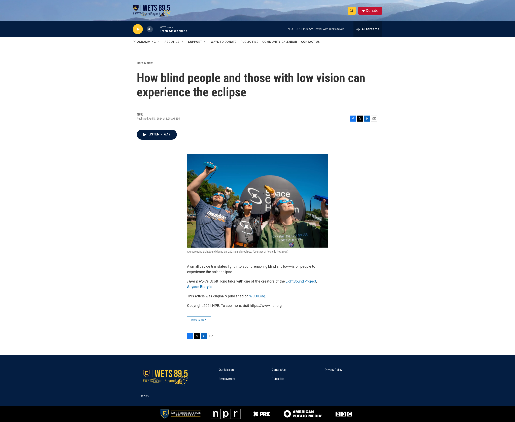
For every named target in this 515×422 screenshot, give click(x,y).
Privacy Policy (333, 369)
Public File (249, 41)
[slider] (156, 29)
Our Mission (226, 369)
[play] (138, 29)
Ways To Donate (224, 41)
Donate (372, 10)
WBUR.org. (257, 296)
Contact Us (310, 41)
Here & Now (145, 63)
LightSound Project (301, 281)
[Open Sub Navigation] (159, 41)
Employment (227, 378)
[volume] (149, 29)
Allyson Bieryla (199, 287)
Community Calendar (279, 41)
